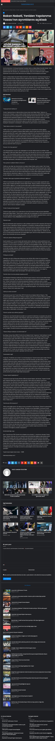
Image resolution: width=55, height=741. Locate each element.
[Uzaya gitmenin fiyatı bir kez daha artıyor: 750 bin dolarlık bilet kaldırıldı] (10, 510)
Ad (4, 564)
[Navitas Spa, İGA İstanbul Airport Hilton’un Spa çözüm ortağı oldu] (6, 703)
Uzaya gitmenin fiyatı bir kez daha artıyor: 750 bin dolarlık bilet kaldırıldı (10, 518)
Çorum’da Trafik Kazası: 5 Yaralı (19, 590)
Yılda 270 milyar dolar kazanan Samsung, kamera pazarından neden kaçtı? (43, 100)
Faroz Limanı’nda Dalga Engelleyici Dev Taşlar (22, 666)
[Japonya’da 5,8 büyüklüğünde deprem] (6, 685)
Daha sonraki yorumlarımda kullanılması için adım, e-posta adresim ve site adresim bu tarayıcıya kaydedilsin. (27, 574)
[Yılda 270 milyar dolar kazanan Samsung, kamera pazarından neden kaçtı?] (32, 100)
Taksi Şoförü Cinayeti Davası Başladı (18, 1)
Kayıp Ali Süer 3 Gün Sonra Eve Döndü (20, 660)
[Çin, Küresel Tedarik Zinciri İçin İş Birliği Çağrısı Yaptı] (6, 628)
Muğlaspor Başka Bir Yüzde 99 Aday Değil (44, 517)
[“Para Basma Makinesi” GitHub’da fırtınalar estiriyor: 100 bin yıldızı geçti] (6, 610)
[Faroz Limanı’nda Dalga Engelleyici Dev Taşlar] (6, 667)
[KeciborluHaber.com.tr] (27, 4)
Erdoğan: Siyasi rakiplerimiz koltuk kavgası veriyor (23, 648)
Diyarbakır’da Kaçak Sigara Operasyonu (21, 614)
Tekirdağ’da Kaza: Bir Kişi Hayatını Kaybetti (22, 696)
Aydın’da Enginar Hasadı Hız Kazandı (10, 533)
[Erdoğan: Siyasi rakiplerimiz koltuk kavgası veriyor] (6, 649)
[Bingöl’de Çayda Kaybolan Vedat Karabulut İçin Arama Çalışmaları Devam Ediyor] (6, 673)
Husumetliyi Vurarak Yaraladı (18, 690)
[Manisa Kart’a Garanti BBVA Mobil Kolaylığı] (44, 527)
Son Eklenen (28, 585)
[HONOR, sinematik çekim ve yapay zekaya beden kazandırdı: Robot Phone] (27, 510)
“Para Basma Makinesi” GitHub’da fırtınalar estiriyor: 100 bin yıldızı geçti (29, 608)
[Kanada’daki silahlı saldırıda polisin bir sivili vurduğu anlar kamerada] (6, 643)
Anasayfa (6, 9)
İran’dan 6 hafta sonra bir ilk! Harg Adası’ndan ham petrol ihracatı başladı (29, 678)
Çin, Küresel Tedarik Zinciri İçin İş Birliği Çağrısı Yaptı (24, 626)
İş (3, 12)
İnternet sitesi (31, 569)
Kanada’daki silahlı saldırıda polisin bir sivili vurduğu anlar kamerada (28, 642)
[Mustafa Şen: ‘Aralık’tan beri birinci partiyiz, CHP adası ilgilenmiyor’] (6, 622)
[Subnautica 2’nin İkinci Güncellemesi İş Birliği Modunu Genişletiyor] (7, 100)
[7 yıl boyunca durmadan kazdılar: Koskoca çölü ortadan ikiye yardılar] (6, 598)
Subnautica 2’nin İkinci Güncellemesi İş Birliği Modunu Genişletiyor (19, 100)
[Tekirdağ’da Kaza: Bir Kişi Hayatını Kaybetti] (6, 697)
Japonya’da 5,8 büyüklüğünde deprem (20, 684)
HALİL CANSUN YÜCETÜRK (11, 23)
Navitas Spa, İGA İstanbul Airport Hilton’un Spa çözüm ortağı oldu (27, 702)
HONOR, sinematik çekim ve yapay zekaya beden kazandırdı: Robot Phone (26, 518)
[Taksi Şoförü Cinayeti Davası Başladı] (6, 604)
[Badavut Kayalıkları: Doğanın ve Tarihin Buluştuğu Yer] (6, 637)
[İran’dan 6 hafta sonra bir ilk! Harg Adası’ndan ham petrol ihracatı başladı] (6, 679)
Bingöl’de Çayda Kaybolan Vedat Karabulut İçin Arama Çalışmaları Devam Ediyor (31, 672)
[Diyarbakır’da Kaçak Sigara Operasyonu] (6, 616)
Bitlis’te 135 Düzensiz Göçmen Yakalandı (13, 632)
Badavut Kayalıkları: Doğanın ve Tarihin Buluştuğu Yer (24, 636)
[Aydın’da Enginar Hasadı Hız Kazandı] (10, 527)
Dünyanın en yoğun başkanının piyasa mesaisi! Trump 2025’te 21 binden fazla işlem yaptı (27, 534)
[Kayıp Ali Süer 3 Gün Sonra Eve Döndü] (6, 661)
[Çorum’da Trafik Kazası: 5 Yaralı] (6, 592)
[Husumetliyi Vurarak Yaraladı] (6, 691)
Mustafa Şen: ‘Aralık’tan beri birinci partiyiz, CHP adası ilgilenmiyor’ (27, 620)
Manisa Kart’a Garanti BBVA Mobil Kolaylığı (44, 533)
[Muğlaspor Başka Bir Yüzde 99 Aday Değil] (44, 510)
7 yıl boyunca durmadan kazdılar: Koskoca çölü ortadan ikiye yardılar (28, 596)
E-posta (5, 569)
